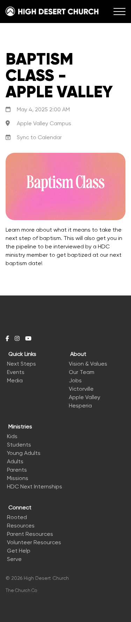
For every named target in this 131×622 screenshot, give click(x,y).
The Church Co (21, 590)
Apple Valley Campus (44, 123)
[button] (119, 11)
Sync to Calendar (39, 137)
